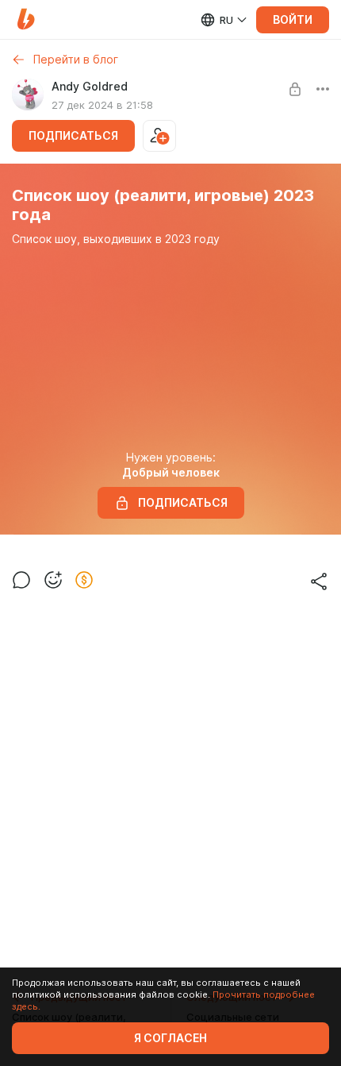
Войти (292, 20)
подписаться (73, 135)
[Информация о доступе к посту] (295, 89)
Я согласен (170, 1038)
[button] (26, 19)
